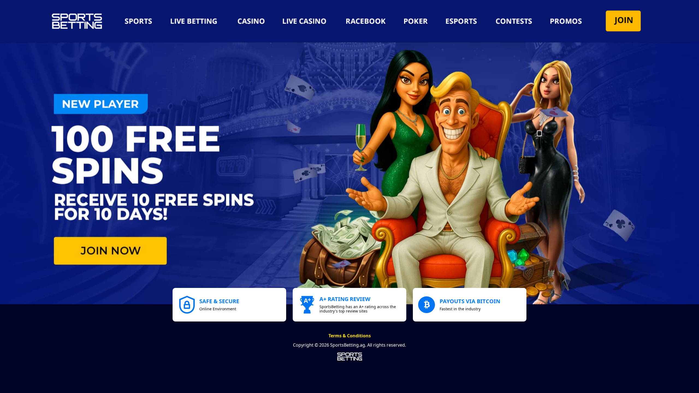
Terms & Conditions (349, 336)
